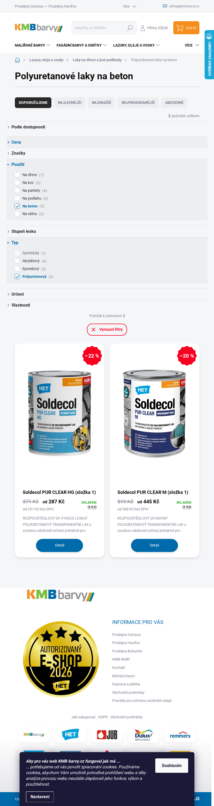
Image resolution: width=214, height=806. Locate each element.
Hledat (129, 28)
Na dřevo (32, 175)
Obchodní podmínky (128, 692)
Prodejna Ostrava (29, 6)
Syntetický (33, 253)
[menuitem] (33, 45)
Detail (59, 545)
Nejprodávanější (138, 102)
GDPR (103, 717)
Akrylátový (33, 261)
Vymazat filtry (111, 329)
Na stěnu (32, 214)
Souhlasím (172, 765)
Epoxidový (33, 269)
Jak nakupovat (83, 717)
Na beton (32, 206)
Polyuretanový (37, 276)
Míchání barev (123, 676)
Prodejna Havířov (62, 6)
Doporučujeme (33, 102)
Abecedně (174, 102)
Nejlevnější (69, 102)
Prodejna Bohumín (127, 651)
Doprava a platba (126, 684)
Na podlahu (34, 198)
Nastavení (40, 796)
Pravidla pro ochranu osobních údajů (142, 700)
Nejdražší (101, 102)
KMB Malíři (121, 659)
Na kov (30, 183)
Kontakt (118, 668)
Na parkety (34, 190)
